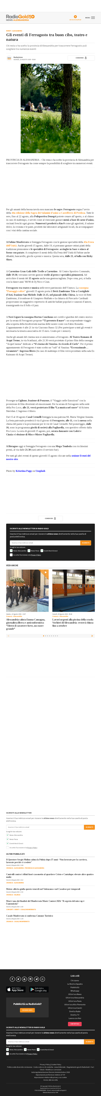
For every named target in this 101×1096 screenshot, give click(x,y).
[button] (92, 635)
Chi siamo (75, 980)
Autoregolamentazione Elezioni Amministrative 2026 (50, 1072)
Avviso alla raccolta (50, 1080)
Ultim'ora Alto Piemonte (74, 1004)
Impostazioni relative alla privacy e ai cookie (50, 1077)
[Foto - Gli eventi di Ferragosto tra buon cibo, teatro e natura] (50, 108)
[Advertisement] (50, 187)
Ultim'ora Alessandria (75, 997)
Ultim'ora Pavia (74, 1001)
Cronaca (9, 616)
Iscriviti (85, 543)
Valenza (17, 895)
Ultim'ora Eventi (75, 1008)
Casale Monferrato (28, 909)
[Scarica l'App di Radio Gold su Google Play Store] (39, 989)
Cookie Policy (56, 1064)
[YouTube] (24, 979)
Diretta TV (74, 1015)
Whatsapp (75, 991)
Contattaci (74, 1024)
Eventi (8, 31)
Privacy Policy (36, 555)
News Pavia (35, 551)
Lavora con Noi (75, 1018)
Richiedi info (27, 1010)
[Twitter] (18, 979)
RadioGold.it (57, 1086)
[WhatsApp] (42, 979)
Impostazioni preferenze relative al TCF (50, 1075)
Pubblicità (74, 987)
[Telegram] (36, 979)
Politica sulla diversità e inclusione (19, 1067)
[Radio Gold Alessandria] (20, 17)
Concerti (9, 909)
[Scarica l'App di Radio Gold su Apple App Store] (16, 989)
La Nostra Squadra (75, 984)
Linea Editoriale (60, 1067)
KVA (57, 1092)
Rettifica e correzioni (53, 1070)
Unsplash (41, 471)
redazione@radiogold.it (58, 1090)
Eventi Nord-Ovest (51, 551)
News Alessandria (19, 551)
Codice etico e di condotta (43, 1067)
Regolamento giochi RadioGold (78, 1067)
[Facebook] (12, 979)
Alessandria (17, 31)
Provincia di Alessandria (34, 868)
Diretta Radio (75, 1011)
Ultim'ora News (75, 994)
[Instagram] (30, 979)
